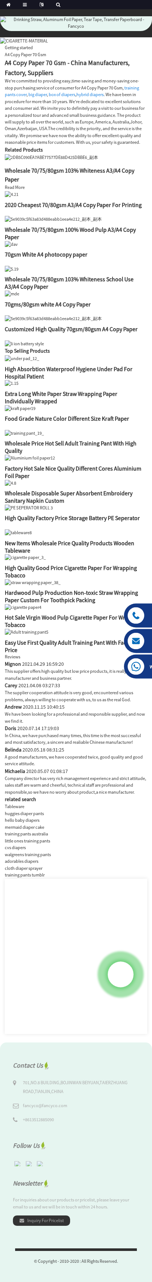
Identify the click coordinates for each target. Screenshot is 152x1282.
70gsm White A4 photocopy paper (46, 254)
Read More (15, 187)
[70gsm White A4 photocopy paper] (11, 244)
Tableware (14, 806)
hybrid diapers (90, 94)
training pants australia (26, 834)
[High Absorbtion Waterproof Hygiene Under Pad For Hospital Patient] (22, 358)
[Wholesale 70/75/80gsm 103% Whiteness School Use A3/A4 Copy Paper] (11, 268)
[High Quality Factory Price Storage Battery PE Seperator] (29, 507)
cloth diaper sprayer (23, 868)
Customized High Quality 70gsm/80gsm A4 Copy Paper (71, 329)
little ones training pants (27, 841)
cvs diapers (15, 847)
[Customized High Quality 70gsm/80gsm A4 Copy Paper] (53, 318)
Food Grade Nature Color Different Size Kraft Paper (67, 418)
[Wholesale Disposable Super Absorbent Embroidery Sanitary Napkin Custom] (10, 482)
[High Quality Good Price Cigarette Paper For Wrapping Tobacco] (25, 557)
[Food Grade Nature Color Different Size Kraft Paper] (20, 408)
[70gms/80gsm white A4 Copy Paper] (12, 293)
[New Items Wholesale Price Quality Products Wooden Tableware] (18, 532)
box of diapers (62, 94)
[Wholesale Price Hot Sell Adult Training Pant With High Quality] (24, 432)
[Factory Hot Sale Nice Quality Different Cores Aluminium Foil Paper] (30, 457)
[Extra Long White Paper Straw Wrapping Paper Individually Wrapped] (11, 383)
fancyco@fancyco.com (45, 1105)
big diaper (37, 94)
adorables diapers (21, 861)
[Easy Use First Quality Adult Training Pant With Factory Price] (26, 631)
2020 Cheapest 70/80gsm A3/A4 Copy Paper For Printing (73, 204)
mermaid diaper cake (24, 827)
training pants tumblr (25, 875)
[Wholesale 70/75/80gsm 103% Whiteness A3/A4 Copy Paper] (51, 157)
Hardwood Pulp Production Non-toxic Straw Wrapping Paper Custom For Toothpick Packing (71, 596)
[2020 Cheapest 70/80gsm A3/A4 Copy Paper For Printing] (11, 194)
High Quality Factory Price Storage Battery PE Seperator (72, 518)
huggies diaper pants (24, 813)
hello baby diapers (22, 820)
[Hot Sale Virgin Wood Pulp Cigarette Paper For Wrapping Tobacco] (23, 607)
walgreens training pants (28, 854)
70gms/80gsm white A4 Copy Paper (48, 304)
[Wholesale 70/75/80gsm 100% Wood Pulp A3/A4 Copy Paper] (53, 219)
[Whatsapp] (121, 974)
